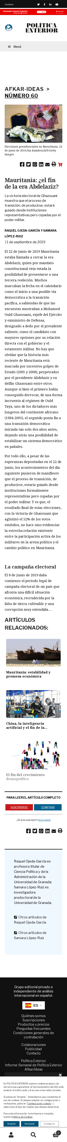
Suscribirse (19, 807)
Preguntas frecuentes (34, 1029)
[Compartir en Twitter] (28, 165)
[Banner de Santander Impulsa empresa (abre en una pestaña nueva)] (33, 12)
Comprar (48, 807)
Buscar (33, 1135)
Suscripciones (33, 1020)
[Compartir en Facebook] (22, 165)
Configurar (49, 1123)
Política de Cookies (22, 1117)
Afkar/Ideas (34, 1069)
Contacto (9, 4)
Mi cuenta (11, 1135)
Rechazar (30, 1123)
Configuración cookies (39, 1103)
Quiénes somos (33, 1016)
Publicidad (33, 1049)
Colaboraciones (33, 1045)
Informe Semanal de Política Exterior (33, 1065)
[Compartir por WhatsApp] (35, 165)
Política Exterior (33, 1061)
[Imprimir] (54, 165)
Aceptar (11, 1123)
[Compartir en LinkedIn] (41, 165)
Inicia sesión (44, 820)
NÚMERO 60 (21, 96)
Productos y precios (33, 1024)
